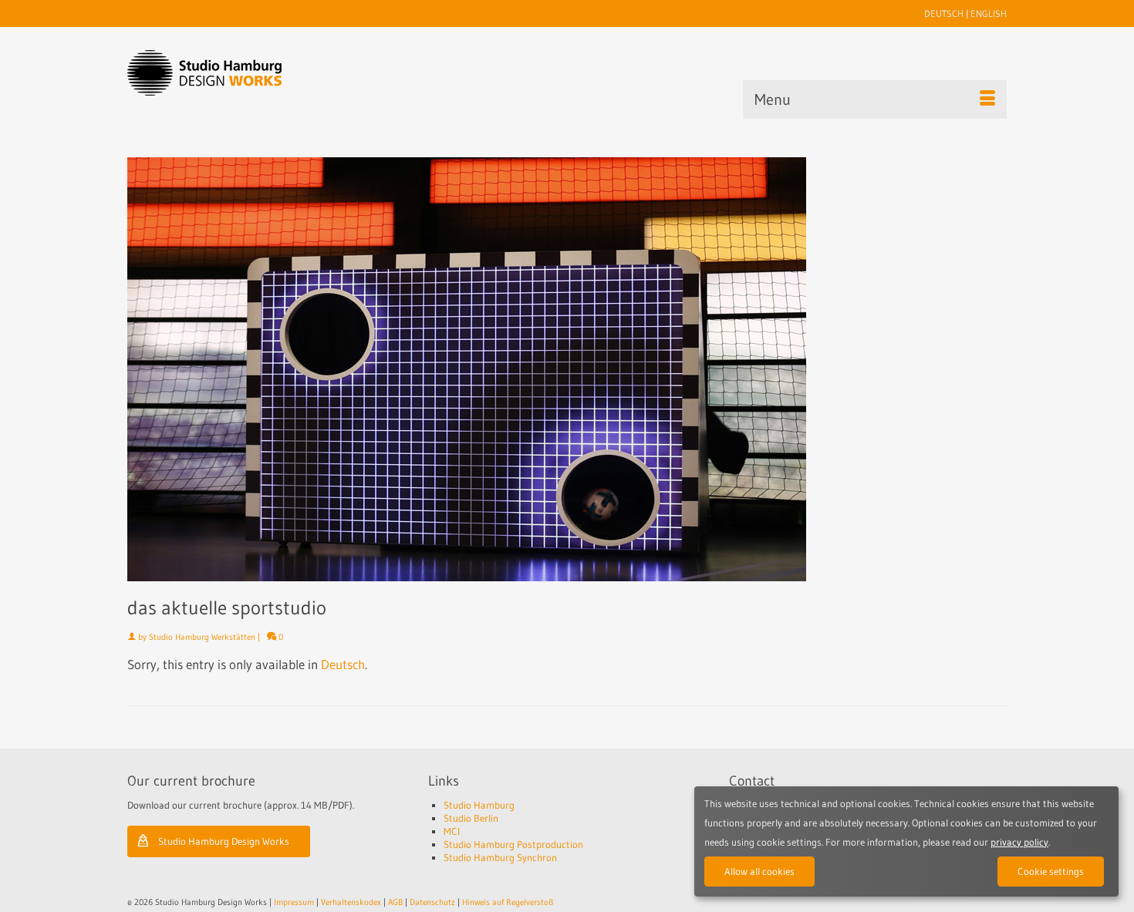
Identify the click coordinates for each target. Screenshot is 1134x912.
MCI (452, 831)
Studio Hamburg (479, 805)
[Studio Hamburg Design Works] (228, 73)
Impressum (294, 902)
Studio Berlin (471, 818)
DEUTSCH (944, 13)
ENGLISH (988, 13)
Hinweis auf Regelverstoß (507, 902)
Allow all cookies (759, 871)
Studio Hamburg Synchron (500, 857)
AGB (395, 902)
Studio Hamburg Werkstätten (202, 636)
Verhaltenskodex (351, 902)
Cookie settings (1051, 871)
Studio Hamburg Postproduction (513, 844)
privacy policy (1019, 842)
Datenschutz (432, 902)
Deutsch (343, 664)
